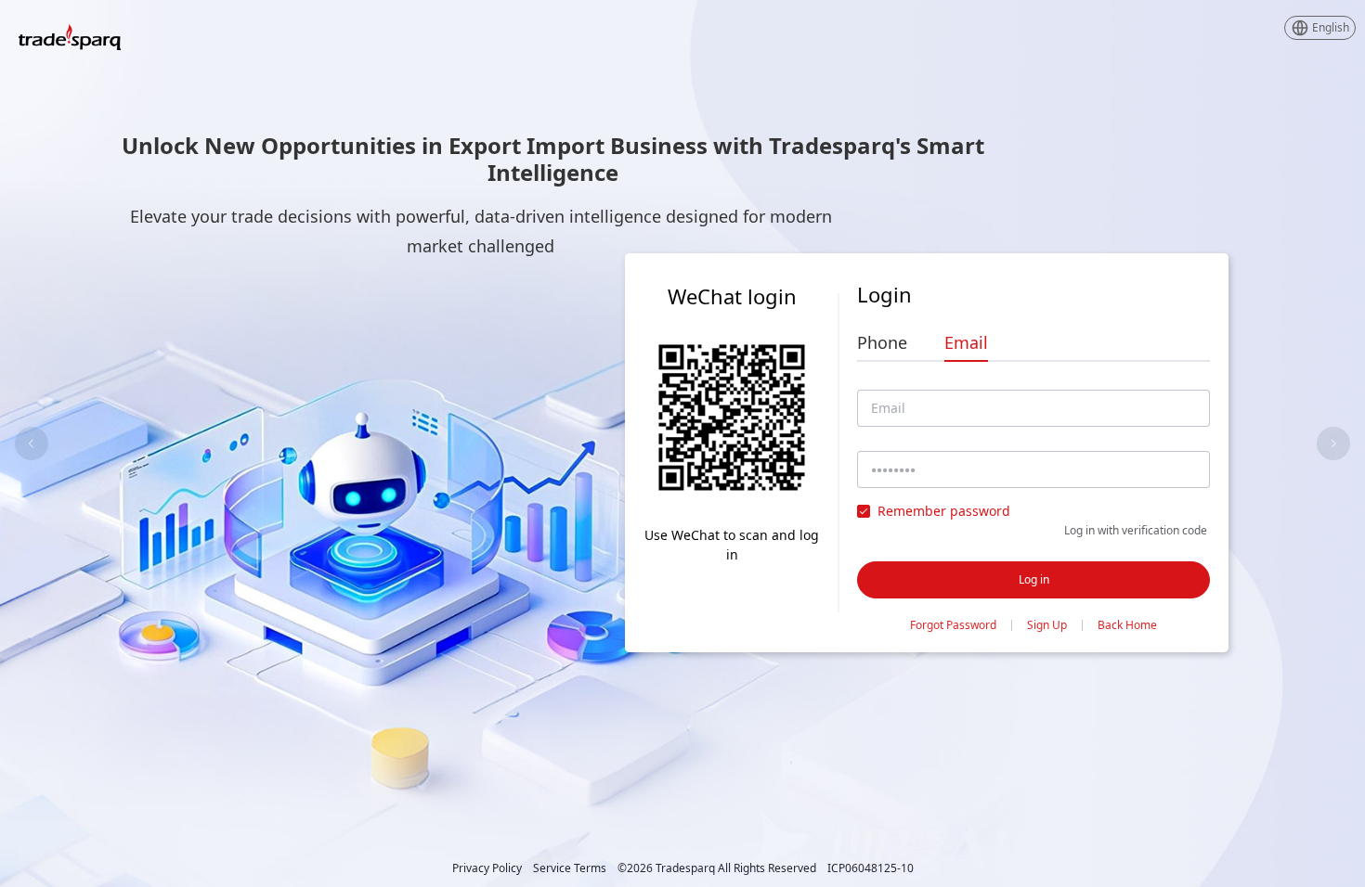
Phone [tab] (882, 342)
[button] (1320, 28)
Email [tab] (966, 342)
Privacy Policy (487, 868)
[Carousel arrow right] (1333, 443)
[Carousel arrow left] (31, 443)
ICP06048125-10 (870, 868)
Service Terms (569, 868)
